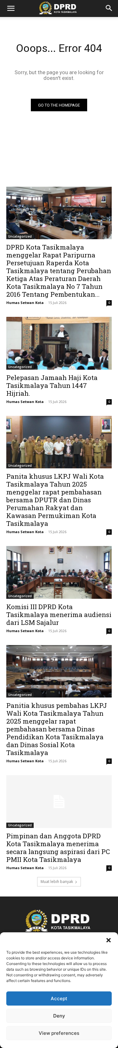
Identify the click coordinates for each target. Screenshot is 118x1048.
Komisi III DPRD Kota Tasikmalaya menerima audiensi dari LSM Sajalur (58, 614)
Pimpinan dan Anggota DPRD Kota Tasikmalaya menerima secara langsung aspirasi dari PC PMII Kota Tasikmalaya (58, 847)
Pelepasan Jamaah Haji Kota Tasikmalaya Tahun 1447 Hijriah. (52, 385)
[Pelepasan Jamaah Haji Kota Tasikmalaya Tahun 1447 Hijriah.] (59, 343)
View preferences (59, 1033)
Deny (59, 1016)
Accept (59, 998)
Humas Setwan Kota (25, 302)
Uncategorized (20, 236)
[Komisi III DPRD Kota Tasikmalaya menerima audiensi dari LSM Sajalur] (59, 572)
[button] (108, 940)
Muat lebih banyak (57, 881)
